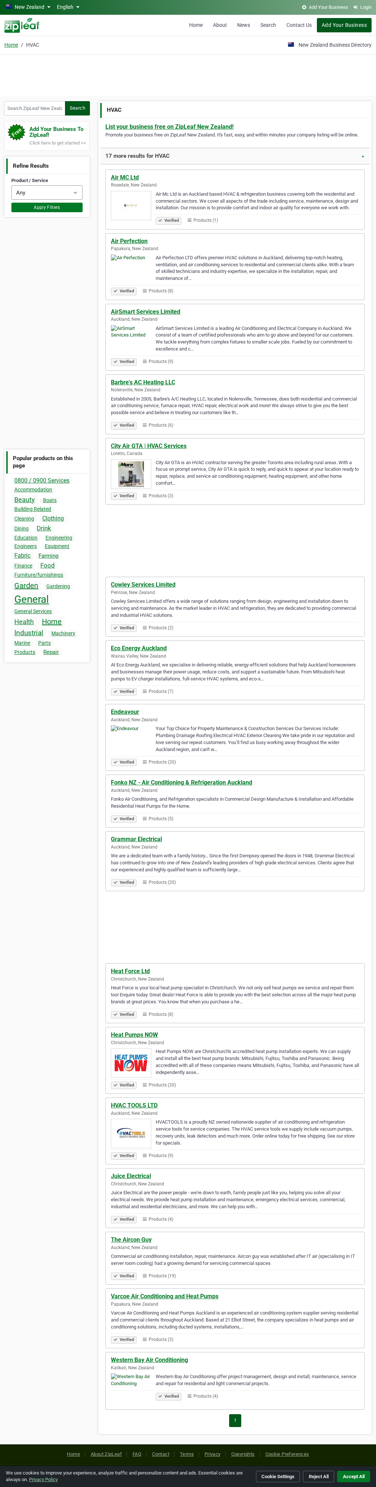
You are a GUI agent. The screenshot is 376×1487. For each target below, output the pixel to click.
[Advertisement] (188, 74)
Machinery (63, 633)
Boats (50, 500)
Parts (44, 643)
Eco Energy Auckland (139, 648)
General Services (33, 611)
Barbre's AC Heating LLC (143, 382)
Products (24, 652)
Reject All (319, 1476)
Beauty (24, 500)
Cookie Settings (277, 1476)
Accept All (354, 1476)
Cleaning (24, 519)
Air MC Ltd (125, 177)
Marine (22, 643)
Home (196, 25)
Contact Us (299, 25)
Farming (48, 555)
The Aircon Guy (131, 1239)
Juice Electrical (131, 1176)
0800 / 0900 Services (41, 480)
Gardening (58, 586)
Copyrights (243, 1454)
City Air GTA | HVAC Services (149, 445)
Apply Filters (47, 207)
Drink (44, 528)
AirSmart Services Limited (145, 311)
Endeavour (125, 711)
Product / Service (29, 180)
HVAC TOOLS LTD (134, 1105)
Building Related (32, 509)
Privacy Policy (43, 1479)
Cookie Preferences (287, 1454)
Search (268, 25)
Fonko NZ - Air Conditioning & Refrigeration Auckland (181, 782)
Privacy (213, 1454)
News (243, 25)
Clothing (53, 518)
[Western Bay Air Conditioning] (133, 1389)
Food (47, 565)
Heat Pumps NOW (134, 1034)
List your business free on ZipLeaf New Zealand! (169, 126)
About (220, 25)
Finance (23, 566)
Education (25, 538)
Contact (160, 1454)
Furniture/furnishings (38, 575)
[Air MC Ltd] (133, 207)
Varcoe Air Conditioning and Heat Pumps (164, 1296)
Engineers (25, 546)
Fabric (22, 555)
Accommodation (33, 489)
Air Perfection (129, 241)
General (31, 599)
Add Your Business (344, 25)
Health (24, 622)
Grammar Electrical (136, 839)
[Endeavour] (133, 741)
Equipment (57, 546)
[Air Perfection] (133, 270)
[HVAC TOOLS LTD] (133, 1134)
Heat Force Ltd (130, 971)
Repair (51, 652)
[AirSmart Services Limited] (133, 341)
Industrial (28, 633)
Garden (26, 585)
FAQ (137, 1454)
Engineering (59, 538)
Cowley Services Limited (143, 584)
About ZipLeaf (106, 1454)
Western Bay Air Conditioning (149, 1359)
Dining (21, 528)
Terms (187, 1454)
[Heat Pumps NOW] (133, 1064)
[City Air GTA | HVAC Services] (133, 475)
